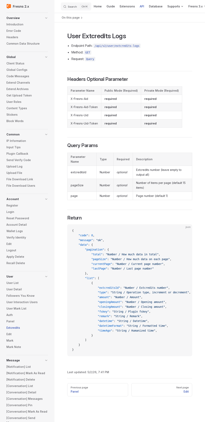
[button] (27, 18)
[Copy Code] (186, 231)
